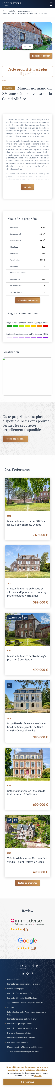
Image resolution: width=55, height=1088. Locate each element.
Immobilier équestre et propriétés (20, 993)
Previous (25, 46)
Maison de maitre (14, 979)
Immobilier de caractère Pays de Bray (22, 1019)
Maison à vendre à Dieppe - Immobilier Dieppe (25, 1047)
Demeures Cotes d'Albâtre (17, 1042)
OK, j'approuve (27, 1082)
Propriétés (11, 11)
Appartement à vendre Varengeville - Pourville (25, 1002)
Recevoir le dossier (41, 55)
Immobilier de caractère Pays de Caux (22, 1028)
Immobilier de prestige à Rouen (19, 1023)
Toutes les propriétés (15, 438)
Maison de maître (24, 11)
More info (38, 1076)
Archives (10, 1007)
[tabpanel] (27, 36)
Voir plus (27, 187)
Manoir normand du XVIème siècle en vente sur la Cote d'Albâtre (25, 13)
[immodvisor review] (27, 921)
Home (3, 11)
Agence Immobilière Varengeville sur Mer (23, 1051)
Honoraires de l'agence (27, 300)
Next (30, 46)
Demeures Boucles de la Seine (19, 1033)
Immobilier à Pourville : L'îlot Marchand (22, 998)
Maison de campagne (15, 988)
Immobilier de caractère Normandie (21, 1037)
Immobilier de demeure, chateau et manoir (23, 984)
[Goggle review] (27, 940)
